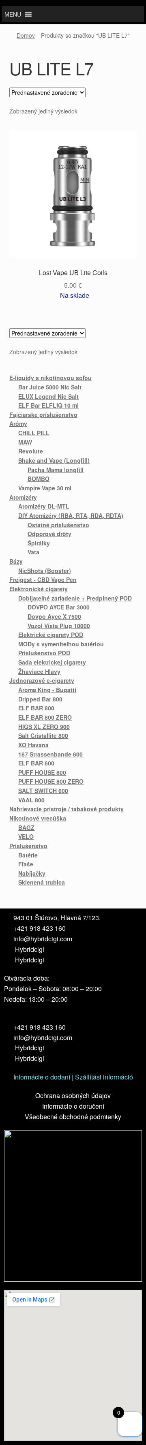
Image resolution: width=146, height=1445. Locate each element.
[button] (12, 14)
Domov (26, 35)
